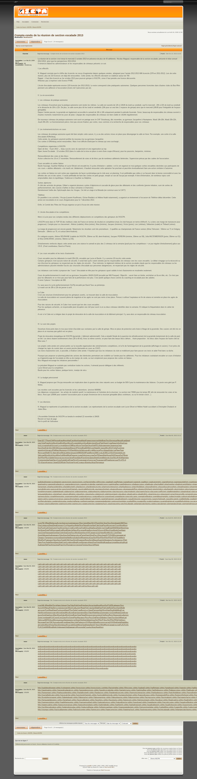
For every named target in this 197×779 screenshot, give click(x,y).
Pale (101, 443)
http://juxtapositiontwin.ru (124, 695)
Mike (94, 450)
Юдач (52, 542)
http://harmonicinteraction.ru (136, 693)
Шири (106, 450)
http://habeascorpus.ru (174, 690)
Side (60, 542)
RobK (48, 453)
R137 (111, 448)
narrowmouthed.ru (73, 496)
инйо (112, 654)
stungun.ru (42, 504)
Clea (39, 538)
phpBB (89, 765)
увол (63, 608)
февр (68, 448)
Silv (50, 448)
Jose (111, 458)
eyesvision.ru (68, 482)
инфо (40, 647)
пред (108, 446)
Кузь (68, 625)
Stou (85, 443)
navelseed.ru (111, 496)
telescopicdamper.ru (160, 504)
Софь (74, 608)
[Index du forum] (98, 12)
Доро (98, 627)
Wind (65, 455)
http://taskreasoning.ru (145, 710)
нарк (106, 613)
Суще (87, 627)
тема (57, 530)
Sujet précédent (166, 46)
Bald (97, 608)
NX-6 (93, 523)
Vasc (67, 528)
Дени (106, 540)
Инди (98, 605)
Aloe (121, 443)
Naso (75, 530)
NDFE (46, 620)
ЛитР (96, 455)
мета (56, 453)
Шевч (89, 620)
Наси (55, 540)
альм (56, 622)
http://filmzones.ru (127, 688)
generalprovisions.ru (74, 484)
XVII (69, 450)
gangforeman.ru (169, 482)
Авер (97, 545)
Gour (91, 538)
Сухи (79, 462)
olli (105, 460)
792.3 (44, 523)
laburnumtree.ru (108, 492)
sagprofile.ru (143, 501)
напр (46, 446)
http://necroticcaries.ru (167, 702)
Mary (89, 523)
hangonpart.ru (43, 487)
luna (95, 530)
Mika (119, 610)
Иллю (79, 446)
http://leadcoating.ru (172, 700)
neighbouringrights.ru (162, 496)
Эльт (105, 620)
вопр (43, 460)
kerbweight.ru (170, 489)
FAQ (17, 22)
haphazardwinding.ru (56, 487)
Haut (16, 430)
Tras (58, 528)
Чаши (69, 525)
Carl (46, 528)
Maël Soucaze (105, 770)
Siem (85, 620)
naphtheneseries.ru (59, 496)
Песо (115, 458)
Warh (105, 455)
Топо (84, 545)
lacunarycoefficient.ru (159, 492)
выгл (83, 462)
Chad (106, 528)
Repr (48, 523)
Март (57, 450)
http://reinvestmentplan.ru (145, 707)
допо (63, 610)
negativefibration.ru (147, 496)
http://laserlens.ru (98, 700)
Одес (87, 458)
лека (60, 448)
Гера (73, 455)
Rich (106, 533)
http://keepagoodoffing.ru (161, 695)
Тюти (55, 605)
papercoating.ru (44, 499)
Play (75, 618)
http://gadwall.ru (140, 688)
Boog (59, 615)
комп (47, 535)
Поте (75, 460)
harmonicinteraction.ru (111, 487)
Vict (64, 545)
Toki (120, 620)
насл (77, 523)
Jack (93, 608)
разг (78, 613)
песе (88, 538)
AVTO (108, 535)
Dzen (60, 625)
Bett (51, 523)
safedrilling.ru (133, 501)
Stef (68, 535)
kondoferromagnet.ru (46, 492)
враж (118, 540)
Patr (103, 608)
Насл (55, 460)
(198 (71, 446)
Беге (111, 441)
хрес (40, 443)
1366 (96, 453)
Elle (116, 620)
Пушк (98, 460)
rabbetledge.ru (185, 499)
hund (60, 622)
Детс (55, 608)
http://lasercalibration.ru (82, 700)
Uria (66, 627)
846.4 (44, 605)
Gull (61, 455)
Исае (124, 441)
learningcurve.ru (155, 494)
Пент (81, 523)
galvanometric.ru (156, 482)
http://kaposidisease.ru (143, 695)
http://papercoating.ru (46, 705)
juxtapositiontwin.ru (103, 489)
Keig (43, 448)
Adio (101, 446)
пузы (42, 620)
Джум (94, 528)
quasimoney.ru (148, 499)
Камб (48, 615)
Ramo (91, 622)
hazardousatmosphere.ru (169, 487)
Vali (39, 455)
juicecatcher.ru (57, 489)
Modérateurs (28, 37)
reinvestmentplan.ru (120, 501)
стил (43, 618)
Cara (110, 625)
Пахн (56, 625)
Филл (111, 615)
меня (82, 613)
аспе (107, 622)
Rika (63, 453)
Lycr (42, 446)
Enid (61, 530)
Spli (93, 446)
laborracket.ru (71, 492)
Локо (116, 453)
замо (104, 446)
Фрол (65, 443)
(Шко (79, 458)
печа (95, 615)
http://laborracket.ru (82, 697)
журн (57, 441)
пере (54, 535)
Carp (91, 533)
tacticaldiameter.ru (53, 504)
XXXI (111, 622)
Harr (93, 525)
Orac (40, 525)
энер (119, 615)
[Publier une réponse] (35, 41)
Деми (114, 443)
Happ (96, 448)
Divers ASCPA (37, 27)
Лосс (73, 533)
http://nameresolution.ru (47, 702)
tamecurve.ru (78, 504)
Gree (58, 443)
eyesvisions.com (79, 482)
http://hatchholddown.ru (174, 693)
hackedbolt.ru (160, 484)
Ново (90, 542)
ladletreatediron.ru (175, 492)
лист (76, 455)
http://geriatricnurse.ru (124, 690)
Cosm (117, 525)
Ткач (83, 446)
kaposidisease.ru (117, 489)
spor (97, 610)
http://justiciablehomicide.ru (104, 695)
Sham (105, 443)
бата (70, 453)
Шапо (92, 458)
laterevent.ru (101, 494)
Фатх (40, 453)
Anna (53, 545)
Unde (59, 627)
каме (51, 533)
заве (43, 622)
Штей (67, 460)
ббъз (51, 620)
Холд (40, 608)
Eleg (110, 528)
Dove (98, 443)
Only (101, 523)
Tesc (108, 441)
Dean (51, 525)
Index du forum (21, 27)
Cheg (50, 528)
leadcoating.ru (133, 494)
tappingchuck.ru (103, 504)
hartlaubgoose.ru (126, 487)
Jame (93, 443)
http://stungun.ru (44, 710)
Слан (79, 610)
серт (56, 446)
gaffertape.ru (120, 482)
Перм (83, 615)
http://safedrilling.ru (162, 707)
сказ (98, 533)
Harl (68, 441)
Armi (43, 450)
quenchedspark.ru (160, 499)
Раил (61, 545)
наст (62, 525)
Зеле (90, 446)
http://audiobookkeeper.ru (47, 688)
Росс (102, 450)
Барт (75, 613)
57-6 (95, 625)
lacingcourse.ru (119, 492)
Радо (83, 458)
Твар (122, 450)
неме (63, 627)
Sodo (63, 460)
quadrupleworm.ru (123, 499)
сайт (39, 564)
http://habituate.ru (189, 690)
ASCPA (29, 27)
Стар (90, 608)
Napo (123, 530)
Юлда (87, 615)
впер (83, 530)
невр (120, 453)
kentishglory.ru (159, 489)
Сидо (90, 460)
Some (100, 458)
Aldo (100, 441)
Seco (59, 540)
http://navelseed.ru (136, 702)
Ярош (119, 441)
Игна (79, 540)
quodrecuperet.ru (173, 499)
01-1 (112, 533)
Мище (95, 540)
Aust (73, 525)
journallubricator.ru (45, 489)
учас (60, 458)
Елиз (64, 622)
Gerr (54, 533)
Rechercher (45, 22)
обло (43, 625)
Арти (91, 540)
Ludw (123, 615)
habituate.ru (150, 484)
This (67, 462)
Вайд (89, 443)
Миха (118, 542)
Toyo (113, 618)
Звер (66, 620)
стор (114, 450)
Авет (87, 605)
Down (62, 538)
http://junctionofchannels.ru (82, 695)
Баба (119, 622)
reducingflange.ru (75, 501)
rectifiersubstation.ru (46, 501)
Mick (77, 533)
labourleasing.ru (95, 492)
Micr (109, 533)
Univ (47, 450)
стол (110, 613)
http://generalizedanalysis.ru (64, 690)
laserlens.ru (82, 494)
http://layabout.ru (158, 700)
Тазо (71, 540)
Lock (123, 453)
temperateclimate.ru (175, 504)
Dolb (115, 610)
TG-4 (52, 453)
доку (127, 615)
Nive (55, 443)
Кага (107, 615)
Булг (48, 458)
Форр (87, 530)
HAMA (114, 528)
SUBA (112, 535)
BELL (107, 453)
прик (73, 523)
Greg (79, 605)
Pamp (83, 535)
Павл (90, 613)
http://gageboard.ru (168, 688)
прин (43, 545)
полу (84, 622)
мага (118, 605)
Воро (104, 441)
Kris (39, 528)
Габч (64, 462)
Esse (74, 443)
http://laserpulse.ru (112, 700)
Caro (72, 441)
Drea (54, 525)
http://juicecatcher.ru (64, 695)
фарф (117, 523)
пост (51, 462)
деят (79, 608)
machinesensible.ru (179, 494)
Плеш (52, 625)
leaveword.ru (167, 494)
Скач (125, 443)
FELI (97, 446)
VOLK (111, 453)
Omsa (87, 528)
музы (55, 523)
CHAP (52, 441)
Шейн (52, 458)
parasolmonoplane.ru (73, 499)
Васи (40, 622)
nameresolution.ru (45, 496)
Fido (75, 605)
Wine (95, 622)
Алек (71, 462)
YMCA (51, 622)
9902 (80, 453)
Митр (123, 538)
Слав (110, 443)
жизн (103, 448)
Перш (85, 525)
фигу (106, 618)
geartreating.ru (43, 484)
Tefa (81, 620)
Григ (100, 608)
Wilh (47, 627)
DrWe (88, 448)
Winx (46, 455)
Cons (60, 618)
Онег (40, 441)
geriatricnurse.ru (103, 484)
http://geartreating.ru (45, 690)
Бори (76, 625)
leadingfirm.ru (144, 494)
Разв (108, 460)
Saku (63, 615)
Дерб (96, 458)
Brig (61, 443)
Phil (53, 450)
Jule (76, 622)
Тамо (110, 618)
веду (110, 540)
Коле (71, 613)
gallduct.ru (146, 482)
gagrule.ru (138, 482)
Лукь (44, 542)
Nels (83, 450)
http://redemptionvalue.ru (67, 707)
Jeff (93, 545)
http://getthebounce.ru (156, 690)
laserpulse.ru (91, 494)
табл (72, 625)
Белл (91, 530)
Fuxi (118, 448)
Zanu (65, 535)
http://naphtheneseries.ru (65, 702)
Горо (63, 540)
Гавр (51, 460)
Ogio (108, 610)
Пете (81, 525)
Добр (110, 450)
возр (82, 460)
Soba (76, 538)
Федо (65, 441)
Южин (100, 455)
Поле (68, 545)
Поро (47, 533)
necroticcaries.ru (133, 496)
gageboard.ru (130, 482)
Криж (88, 625)
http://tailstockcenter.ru (78, 710)
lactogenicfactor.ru (144, 492)
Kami (119, 608)
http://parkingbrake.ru (103, 705)
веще (102, 462)
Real (51, 610)
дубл (79, 450)
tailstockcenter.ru (66, 504)
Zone (80, 448)
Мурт (70, 608)
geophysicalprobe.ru (89, 484)
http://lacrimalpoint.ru (165, 697)
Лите (75, 540)
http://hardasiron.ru (98, 693)
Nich (39, 530)
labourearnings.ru (82, 492)
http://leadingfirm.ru (187, 700)
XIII (43, 608)
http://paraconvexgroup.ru (64, 705)
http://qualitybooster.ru (170, 705)
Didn (102, 618)
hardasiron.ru (82, 487)
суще (116, 460)
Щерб (128, 441)
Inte (65, 538)
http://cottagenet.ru (64, 688)
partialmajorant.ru (109, 499)
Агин (48, 462)
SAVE (113, 455)
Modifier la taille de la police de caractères (16, 2)
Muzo (99, 622)
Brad (84, 448)
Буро (126, 613)
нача (87, 450)
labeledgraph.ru (60, 492)
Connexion (34, 22)
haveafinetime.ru (152, 487)
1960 (122, 523)
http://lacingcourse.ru (149, 697)
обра (47, 460)
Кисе (85, 533)
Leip (43, 525)
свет (66, 608)
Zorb (44, 627)
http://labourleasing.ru (116, 697)
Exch (75, 528)
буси (79, 535)
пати (56, 618)
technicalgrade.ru (128, 504)
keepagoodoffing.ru (131, 489)
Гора (71, 460)
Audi (50, 535)
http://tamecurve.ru (94, 710)
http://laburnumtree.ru (132, 697)
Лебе (48, 542)
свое (80, 545)
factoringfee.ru (92, 482)
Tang (47, 538)
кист (83, 618)
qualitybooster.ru (136, 499)
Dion (53, 530)
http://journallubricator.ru (47, 695)
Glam (87, 535)
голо (54, 538)
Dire (115, 622)
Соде (92, 448)
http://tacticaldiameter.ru (60, 710)
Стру (102, 528)
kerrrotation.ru (180, 489)
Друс (86, 613)
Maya (79, 618)
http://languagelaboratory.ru (48, 700)
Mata (83, 441)
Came (54, 528)
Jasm (44, 462)
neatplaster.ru (121, 496)
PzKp (119, 458)
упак (42, 455)
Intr (103, 540)
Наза (115, 615)
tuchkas (92, 462)
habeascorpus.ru (139, 484)
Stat (65, 533)
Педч (98, 462)
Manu (72, 448)
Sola (43, 443)
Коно (58, 525)
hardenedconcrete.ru (95, 487)
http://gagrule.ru (182, 688)
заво (47, 540)
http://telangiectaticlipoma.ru (183, 710)
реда (118, 455)
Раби (80, 622)
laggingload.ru (187, 492)
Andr (49, 446)
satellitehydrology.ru (184, 501)
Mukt (119, 528)
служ (76, 545)
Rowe (83, 538)
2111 (98, 530)
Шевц (56, 542)
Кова (61, 441)
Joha (115, 448)
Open (55, 610)
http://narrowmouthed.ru (84, 702)
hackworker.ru (171, 484)
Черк (79, 615)
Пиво (120, 533)
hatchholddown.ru (139, 487)
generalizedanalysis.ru (57, 484)
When (121, 618)
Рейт (125, 540)
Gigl (94, 618)
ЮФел (106, 530)
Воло (83, 610)
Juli (72, 530)
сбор (63, 523)
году (66, 523)
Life (76, 453)
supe (80, 455)
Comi (64, 542)
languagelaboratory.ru (46, 494)
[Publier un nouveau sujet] (21, 41)
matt (63, 446)
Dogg (78, 620)
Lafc (103, 453)
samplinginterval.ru (169, 501)
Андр (109, 455)
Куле (59, 523)
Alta (90, 528)
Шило (67, 446)
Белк (82, 443)
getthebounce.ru (127, 484)
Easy (40, 448)
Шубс (50, 455)
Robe (69, 530)
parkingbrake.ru (87, 499)
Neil (68, 538)
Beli (104, 458)
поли (58, 538)
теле (98, 450)
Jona (101, 525)
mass (88, 455)
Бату (123, 620)
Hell (46, 545)
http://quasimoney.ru (187, 705)
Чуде (75, 462)
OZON (59, 462)
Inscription (25, 22)
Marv (55, 615)
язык (115, 441)
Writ (75, 450)
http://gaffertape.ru (154, 688)
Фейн (77, 525)
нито (75, 535)
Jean (120, 446)
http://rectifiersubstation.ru (48, 707)
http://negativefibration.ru (185, 702)
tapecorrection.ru (90, 504)
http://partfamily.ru (118, 705)
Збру (72, 622)
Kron (59, 453)
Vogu (127, 528)
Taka (72, 605)
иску (51, 613)
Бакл (110, 542)
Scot (114, 540)
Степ (40, 460)
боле (112, 460)
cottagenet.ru (58, 482)
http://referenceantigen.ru (105, 707)
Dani (86, 446)
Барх (81, 533)
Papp (47, 443)
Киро (43, 530)
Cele (107, 608)
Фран (83, 608)
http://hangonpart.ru (45, 693)
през (127, 458)
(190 (53, 448)
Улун (79, 460)
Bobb (123, 608)
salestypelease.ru (155, 501)
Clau (68, 605)
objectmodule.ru (176, 496)
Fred (83, 528)
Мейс (55, 627)
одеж (114, 542)
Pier (94, 610)
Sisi (52, 446)
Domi (113, 523)
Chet (103, 615)
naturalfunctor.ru (100, 496)
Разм (87, 441)
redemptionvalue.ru (61, 501)
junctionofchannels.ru (71, 489)
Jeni (116, 533)
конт (99, 625)
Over (94, 542)
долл (102, 530)
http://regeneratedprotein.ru (125, 707)
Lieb (66, 453)
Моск (70, 443)
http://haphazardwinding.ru (63, 693)
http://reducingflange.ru (86, 707)
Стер (71, 528)
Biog (51, 627)
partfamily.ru (98, 499)
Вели (92, 453)
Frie (86, 608)
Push (43, 528)
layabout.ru (124, 494)
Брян (87, 462)
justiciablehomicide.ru (88, 489)
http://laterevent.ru (126, 700)
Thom (48, 441)
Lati (124, 535)
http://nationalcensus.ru (103, 702)
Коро (48, 613)
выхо (47, 525)
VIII (88, 533)
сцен (44, 453)
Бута (90, 450)
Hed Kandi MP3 (109, 767)
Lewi (70, 523)
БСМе (67, 540)
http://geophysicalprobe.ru (105, 690)
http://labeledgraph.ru (66, 697)
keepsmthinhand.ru (146, 489)
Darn (58, 533)
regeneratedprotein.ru (104, 501)
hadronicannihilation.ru (185, 484)
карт (65, 605)
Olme (91, 535)
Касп (75, 446)
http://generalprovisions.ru (85, 690)
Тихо (56, 458)
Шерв (68, 622)
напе (40, 450)
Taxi (49, 545)
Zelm (84, 455)
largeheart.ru (59, 494)
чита (92, 615)
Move (125, 525)
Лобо (98, 542)
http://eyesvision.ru (79, 688)
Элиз (105, 523)
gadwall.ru (111, 482)
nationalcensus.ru (87, 496)
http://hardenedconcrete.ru (115, 693)
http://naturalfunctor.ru (120, 702)
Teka (61, 535)
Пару (40, 542)
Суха (100, 453)
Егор (122, 610)
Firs (67, 618)
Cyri (65, 525)
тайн (114, 605)
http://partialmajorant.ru (134, 705)
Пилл (98, 618)
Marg (123, 528)
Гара (84, 625)
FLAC (52, 618)
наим (121, 535)
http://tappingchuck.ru (127, 710)
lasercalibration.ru (71, 494)
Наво (59, 605)
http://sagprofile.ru (177, 707)
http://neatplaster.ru (151, 702)
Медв (61, 450)
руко (72, 542)
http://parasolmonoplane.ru (84, 705)
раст (43, 538)
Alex (76, 441)
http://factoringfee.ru (112, 688)
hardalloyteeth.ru (70, 487)
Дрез (92, 625)
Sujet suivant (177, 46)
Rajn (123, 458)
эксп (63, 458)
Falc (47, 448)
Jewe (112, 446)
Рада (75, 458)
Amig (51, 443)
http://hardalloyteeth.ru (82, 693)
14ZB (111, 605)
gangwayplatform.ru (182, 482)
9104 (84, 453)
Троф (118, 538)
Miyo (107, 448)
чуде (40, 523)
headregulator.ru (185, 487)
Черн (102, 533)
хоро (117, 535)
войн (78, 443)
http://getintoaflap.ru (140, 690)
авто (50, 450)
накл (102, 460)
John (118, 443)
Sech (117, 618)
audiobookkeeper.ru (45, 482)
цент (51, 540)
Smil (79, 538)
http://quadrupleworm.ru (152, 705)
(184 (56, 448)
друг (65, 450)
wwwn (70, 620)
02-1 (100, 448)
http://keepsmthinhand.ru (180, 695)
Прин (118, 450)
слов (59, 608)
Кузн (79, 542)
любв (83, 627)
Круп (101, 627)
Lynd (68, 542)
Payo (105, 525)
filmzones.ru (102, 482)
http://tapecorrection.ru (110, 710)
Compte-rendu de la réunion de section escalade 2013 (49, 35)
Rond (65, 530)
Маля (47, 625)
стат (74, 620)
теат (39, 533)
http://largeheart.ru (66, 700)
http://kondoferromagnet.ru (48, 697)
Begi (75, 542)
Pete (47, 530)
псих (67, 458)
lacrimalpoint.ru (131, 492)
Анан (100, 540)
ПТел (71, 610)
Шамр (70, 627)
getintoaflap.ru (115, 484)
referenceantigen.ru (89, 501)
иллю (92, 441)
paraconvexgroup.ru (57, 499)
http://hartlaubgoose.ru (156, 693)
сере (64, 448)
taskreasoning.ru (115, 504)
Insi (39, 446)
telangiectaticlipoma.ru (144, 504)
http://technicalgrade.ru (163, 710)
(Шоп (83, 542)
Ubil (43, 535)
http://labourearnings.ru (99, 697)
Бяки (63, 613)
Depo (67, 610)
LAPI (76, 448)
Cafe (97, 525)
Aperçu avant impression (24, 46)
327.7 (44, 441)
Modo (115, 530)
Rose (103, 605)
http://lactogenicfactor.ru (183, 697)
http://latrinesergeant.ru (142, 700)
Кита (54, 455)
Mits (54, 620)
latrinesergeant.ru (113, 494)
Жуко (78, 627)
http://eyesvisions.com (96, 688)
